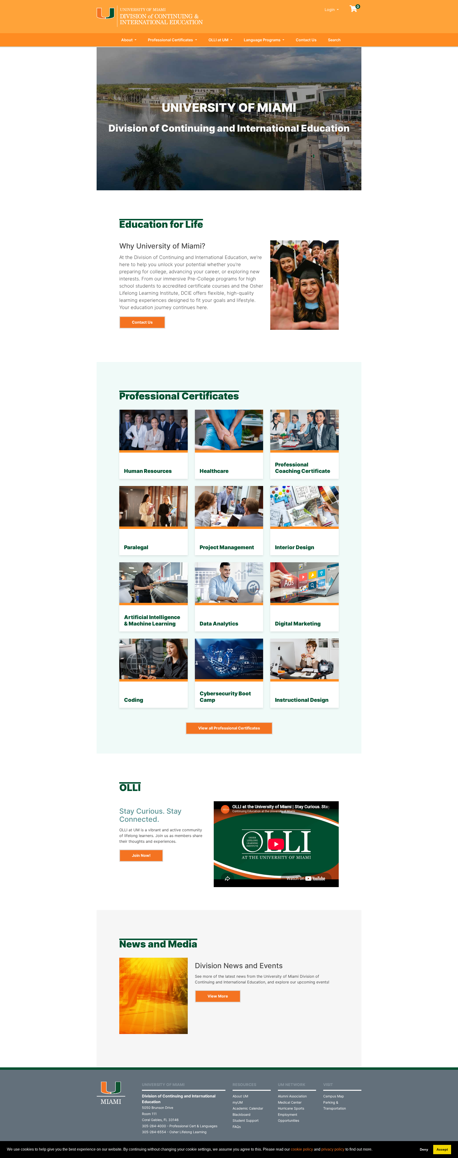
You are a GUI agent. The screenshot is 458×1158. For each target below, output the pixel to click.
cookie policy (302, 1149)
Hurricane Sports (291, 1108)
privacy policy (332, 1149)
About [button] (127, 39)
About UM (240, 1096)
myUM (238, 1102)
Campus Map (333, 1096)
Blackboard (241, 1114)
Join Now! (141, 855)
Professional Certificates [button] (171, 39)
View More (218, 996)
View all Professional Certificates (229, 728)
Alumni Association (292, 1096)
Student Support (246, 1120)
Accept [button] (442, 1149)
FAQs (237, 1127)
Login (330, 9)
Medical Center (290, 1102)
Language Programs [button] (262, 39)
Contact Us (306, 39)
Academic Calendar (248, 1108)
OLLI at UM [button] (218, 39)
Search (334, 39)
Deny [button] (424, 1149)
